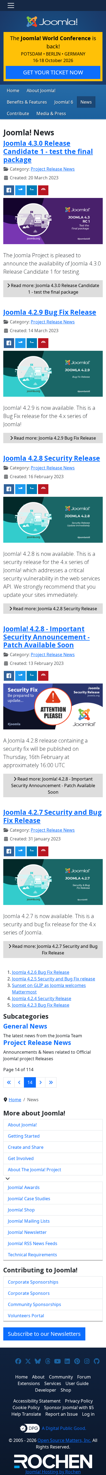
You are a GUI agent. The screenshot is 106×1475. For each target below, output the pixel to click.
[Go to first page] (9, 1082)
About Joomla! (41, 90)
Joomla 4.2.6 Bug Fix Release (40, 972)
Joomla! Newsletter (27, 1232)
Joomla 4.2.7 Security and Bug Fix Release (52, 816)
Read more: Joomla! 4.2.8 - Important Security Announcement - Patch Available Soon (53, 785)
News (86, 102)
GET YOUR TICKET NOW (53, 72)
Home (13, 90)
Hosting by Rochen (53, 1472)
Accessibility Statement (37, 1401)
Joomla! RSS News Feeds (32, 1243)
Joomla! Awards (24, 1187)
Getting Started (24, 1136)
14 (29, 1082)
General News (25, 1026)
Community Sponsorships (34, 1304)
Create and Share (25, 1147)
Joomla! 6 (63, 102)
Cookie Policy (26, 1407)
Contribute (18, 113)
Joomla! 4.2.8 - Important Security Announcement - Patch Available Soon (46, 636)
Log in (88, 1414)
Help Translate (26, 1414)
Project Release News (53, 169)
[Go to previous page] (19, 1082)
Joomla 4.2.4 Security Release (41, 998)
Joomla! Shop (21, 1210)
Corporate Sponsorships (33, 1282)
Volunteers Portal (26, 1316)
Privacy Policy (79, 1401)
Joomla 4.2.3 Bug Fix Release (40, 1005)
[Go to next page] (40, 1082)
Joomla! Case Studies (29, 1199)
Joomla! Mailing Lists (29, 1221)
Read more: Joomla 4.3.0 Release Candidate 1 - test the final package (54, 288)
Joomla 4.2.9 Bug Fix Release (49, 312)
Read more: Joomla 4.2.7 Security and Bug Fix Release (54, 949)
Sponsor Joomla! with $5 (69, 1407)
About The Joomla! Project (34, 1170)
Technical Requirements (32, 1255)
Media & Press (51, 113)
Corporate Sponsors (29, 1293)
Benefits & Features (27, 102)
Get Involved (21, 1158)
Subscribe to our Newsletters (44, 1333)
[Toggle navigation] (10, 5)
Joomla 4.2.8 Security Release (51, 458)
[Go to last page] (51, 1082)
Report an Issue (61, 1414)
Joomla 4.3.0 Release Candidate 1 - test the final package (48, 151)
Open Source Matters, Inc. (64, 1440)
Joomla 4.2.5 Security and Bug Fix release (53, 979)
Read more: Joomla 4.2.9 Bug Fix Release (54, 438)
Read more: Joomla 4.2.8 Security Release (54, 609)
